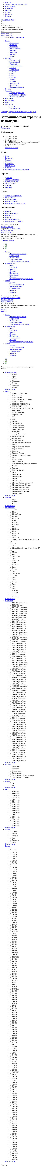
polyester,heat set (18, 436)
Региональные (14, 108)
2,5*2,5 (14, 1038)
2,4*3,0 (14, 1046)
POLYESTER (17, 395)
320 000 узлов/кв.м (19, 671)
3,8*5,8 (14, 1149)
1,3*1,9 (14, 944)
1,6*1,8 (14, 965)
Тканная (15, 502)
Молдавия (15, 381)
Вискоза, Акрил (18, 453)
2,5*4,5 (14, 1095)
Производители (15, 48)
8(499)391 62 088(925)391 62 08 (6, 34)
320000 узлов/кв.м (18, 673)
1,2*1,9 (14, 938)
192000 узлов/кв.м (18, 630)
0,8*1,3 (14, 891)
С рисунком (13, 85)
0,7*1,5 (14, 893)
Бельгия (15, 374)
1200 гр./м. (16, 793)
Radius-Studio (15, 229)
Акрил (14, 444)
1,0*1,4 (14, 908)
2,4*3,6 (14, 1068)
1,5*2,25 (15, 980)
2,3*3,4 (14, 1053)
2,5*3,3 (14, 1061)
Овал (14, 842)
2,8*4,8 (14, 1117)
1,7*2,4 (14, 1006)
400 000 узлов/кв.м (19, 688)
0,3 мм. (14, 510)
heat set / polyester (18, 425)
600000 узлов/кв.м (18, 731)
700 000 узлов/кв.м (19, 739)
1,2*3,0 (14, 987)
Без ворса (15, 597)
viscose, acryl (16, 438)
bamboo (15, 421)
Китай (14, 379)
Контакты (8, 14)
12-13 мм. (15, 529)
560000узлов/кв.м (18, 720)
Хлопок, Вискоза (18, 470)
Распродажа (9, 100)
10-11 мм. (15, 516)
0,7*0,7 (14, 865)
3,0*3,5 (14, 1091)
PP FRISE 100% (17, 402)
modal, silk (15, 432)
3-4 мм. (14, 544)
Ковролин (8, 58)
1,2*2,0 (14, 940)
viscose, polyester (18, 440)
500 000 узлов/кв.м (19, 703)
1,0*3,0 (14, 974)
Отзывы (8, 16)
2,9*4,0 (14, 1102)
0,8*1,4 (14, 895)
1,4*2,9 (14, 1004)
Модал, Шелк (17, 459)
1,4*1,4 (14, 921)
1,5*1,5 (14, 936)
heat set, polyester (18, 427)
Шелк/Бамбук (17, 476)
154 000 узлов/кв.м (19, 626)
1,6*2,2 (14, 985)
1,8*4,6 (14, 1063)
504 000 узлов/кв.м (19, 707)
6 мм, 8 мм (16, 573)
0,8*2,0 (14, 914)
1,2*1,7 (14, 927)
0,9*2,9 (14, 955)
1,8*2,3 (14, 1010)
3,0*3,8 (14, 1100)
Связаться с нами (11, 148)
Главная (8, 3)
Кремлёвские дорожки (17, 95)
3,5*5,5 (14, 1140)
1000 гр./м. (16, 791)
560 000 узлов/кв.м (19, 716)
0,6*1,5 (14, 882)
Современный (17, 773)
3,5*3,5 (14, 1113)
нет (13, 785)
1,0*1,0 (14, 889)
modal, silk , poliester (19, 434)
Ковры (7, 41)
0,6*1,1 (14, 874)
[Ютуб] (6, 246)
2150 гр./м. (16, 798)
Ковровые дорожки (16, 93)
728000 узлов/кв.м (18, 744)
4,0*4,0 (14, 1130)
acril (13, 417)
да (13, 783)
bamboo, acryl (17, 423)
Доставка (8, 10)
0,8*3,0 (14, 942)
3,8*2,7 (14, 1087)
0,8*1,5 (14, 899)
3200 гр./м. (16, 810)
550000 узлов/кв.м (18, 714)
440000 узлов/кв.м (18, 694)
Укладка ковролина (12, 180)
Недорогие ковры (11, 213)
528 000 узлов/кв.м (19, 712)
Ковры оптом (10, 197)
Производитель (10, 372)
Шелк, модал (17, 474)
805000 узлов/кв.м (18, 750)
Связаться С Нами (7, 240)
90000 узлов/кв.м (18, 754)
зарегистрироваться (16, 37)
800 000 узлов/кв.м (19, 748)
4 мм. (14, 558)
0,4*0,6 (14, 854)
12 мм (14, 527)
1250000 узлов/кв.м (19, 618)
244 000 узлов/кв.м (19, 650)
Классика (15, 769)
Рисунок (8, 764)
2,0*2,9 (14, 1029)
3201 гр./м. (16, 813)
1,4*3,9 (14, 1025)
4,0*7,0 (14, 1157)
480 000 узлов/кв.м (19, 701)
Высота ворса (10, 508)
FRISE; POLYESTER (19, 393)
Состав (7, 391)
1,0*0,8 (14, 880)
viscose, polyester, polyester (21, 442)
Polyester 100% (17, 415)
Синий (12, 75)
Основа (8, 497)
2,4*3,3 (14, 1055)
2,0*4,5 (14, 1074)
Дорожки (8, 91)
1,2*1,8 (14, 929)
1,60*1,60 (15, 953)
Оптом (7, 252)
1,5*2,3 (14, 982)
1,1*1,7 (14, 918)
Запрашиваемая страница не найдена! (22, 112)
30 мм (14, 546)
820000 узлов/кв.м (18, 752)
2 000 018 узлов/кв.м (19, 635)
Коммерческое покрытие (14, 221)
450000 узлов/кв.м (18, 699)
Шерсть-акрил (17, 493)
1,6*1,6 (14, 950)
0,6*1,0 (14, 867)
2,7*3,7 (14, 1081)
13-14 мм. (15, 533)
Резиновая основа (16, 66)
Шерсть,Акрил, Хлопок (21, 491)
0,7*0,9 (14, 869)
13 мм (14, 531)
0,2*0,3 (14, 850)
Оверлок (8, 185)
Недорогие (9, 98)
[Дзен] (6, 244)
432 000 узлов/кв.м (19, 692)
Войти (3, 37)
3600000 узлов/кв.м (19, 677)
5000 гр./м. (16, 825)
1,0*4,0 (14, 999)
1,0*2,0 (14, 925)
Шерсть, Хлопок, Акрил (21, 487)
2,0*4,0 (14, 1057)
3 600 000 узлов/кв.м (19, 665)
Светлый (12, 77)
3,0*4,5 (14, 1119)
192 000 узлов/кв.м (19, 628)
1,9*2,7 (14, 1021)
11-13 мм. (15, 525)
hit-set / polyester (18, 429)
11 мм (14, 520)
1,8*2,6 (14, 1014)
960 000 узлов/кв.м (19, 761)
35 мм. (14, 552)
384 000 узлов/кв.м (19, 684)
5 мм (14, 567)
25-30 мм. (15, 537)
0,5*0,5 (14, 857)
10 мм (14, 512)
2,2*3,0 (14, 1042)
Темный (12, 79)
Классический (17, 771)
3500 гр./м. (16, 817)
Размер (7, 846)
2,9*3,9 (14, 1098)
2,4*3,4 (14, 1059)
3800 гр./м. (16, 821)
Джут (14, 457)
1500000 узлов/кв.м (19, 622)
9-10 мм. (15, 590)
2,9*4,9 (14, 1123)
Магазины (9, 104)
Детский (12, 81)
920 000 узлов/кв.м (19, 756)
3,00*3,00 (15, 1072)
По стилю (13, 45)
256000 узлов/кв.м (18, 654)
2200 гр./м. (16, 800)
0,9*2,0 (14, 916)
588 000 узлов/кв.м (19, 726)
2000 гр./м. (16, 796)
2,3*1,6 (14, 993)
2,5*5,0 (14, 1115)
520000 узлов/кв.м (18, 709)
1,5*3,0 (14, 1012)
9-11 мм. (15, 592)
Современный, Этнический (22, 777)
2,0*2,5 (14, 1019)
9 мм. (14, 588)
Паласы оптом (10, 199)
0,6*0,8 (14, 863)
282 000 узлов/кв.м (19, 660)
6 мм (14, 571)
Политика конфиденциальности (17, 169)
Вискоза (15, 451)
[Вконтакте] (6, 248)
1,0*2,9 (14, 968)
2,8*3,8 (14, 1093)
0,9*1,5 (14, 906)
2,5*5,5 (14, 1121)
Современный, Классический (23, 775)
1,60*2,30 (15, 989)
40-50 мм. (15, 560)
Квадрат (15, 836)
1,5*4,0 (14, 1036)
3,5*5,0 (14, 1134)
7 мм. (14, 580)
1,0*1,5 (14, 912)
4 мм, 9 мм (16, 556)
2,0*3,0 (14, 1034)
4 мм (14, 554)
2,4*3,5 (14, 1066)
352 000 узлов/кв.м (19, 675)
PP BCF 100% (17, 397)
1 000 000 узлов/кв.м (19, 603)
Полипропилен (17, 461)
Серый (11, 73)
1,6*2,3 (14, 991)
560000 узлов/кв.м (18, 718)
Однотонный (14, 83)
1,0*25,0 (15, 1153)
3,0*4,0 (14, 1110)
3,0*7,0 (14, 1147)
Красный (12, 72)
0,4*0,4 (14, 852)
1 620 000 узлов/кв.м (19, 613)
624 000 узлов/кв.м (19, 733)
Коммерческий (14, 60)
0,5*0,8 (14, 861)
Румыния (15, 385)
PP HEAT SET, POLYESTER (22, 408)
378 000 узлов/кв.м (19, 680)
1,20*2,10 (15, 948)
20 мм (14, 535)
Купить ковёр (10, 166)
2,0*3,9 (14, 1051)
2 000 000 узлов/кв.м (19, 633)
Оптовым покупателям (13, 196)
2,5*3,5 (14, 1070)
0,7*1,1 (14, 878)
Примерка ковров (11, 182)
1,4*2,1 (14, 970)
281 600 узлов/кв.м (19, 658)
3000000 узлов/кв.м (19, 667)
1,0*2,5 (14, 946)
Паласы (8, 89)
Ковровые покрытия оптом (15, 203)
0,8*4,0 (14, 978)
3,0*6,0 (14, 1136)
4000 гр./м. (16, 823)
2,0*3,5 (14, 1044)
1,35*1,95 (15, 957)
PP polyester (16, 410)
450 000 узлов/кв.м (19, 697)
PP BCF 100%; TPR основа (22, 400)
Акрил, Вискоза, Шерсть (21, 447)
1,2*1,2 (14, 910)
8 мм (14, 584)
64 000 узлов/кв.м (18, 735)
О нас (7, 156)
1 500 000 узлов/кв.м (19, 609)
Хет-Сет (15, 466)
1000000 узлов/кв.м (19, 616)
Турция (14, 387)
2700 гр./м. (16, 806)
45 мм (14, 563)
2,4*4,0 (14, 1078)
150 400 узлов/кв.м (19, 620)
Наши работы (10, 6)
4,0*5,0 (14, 1142)
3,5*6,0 (14, 1145)
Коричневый (14, 70)
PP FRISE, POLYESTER (21, 404)
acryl (13, 419)
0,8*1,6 (14, 904)
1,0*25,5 (15, 1155)
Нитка (14, 834)
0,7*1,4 (14, 886)
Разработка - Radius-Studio (10, 298)
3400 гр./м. (16, 815)
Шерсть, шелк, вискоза (20, 489)
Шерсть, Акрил (17, 481)
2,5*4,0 (14, 1085)
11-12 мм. (15, 523)
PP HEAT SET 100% (19, 406)
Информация (10, 263)
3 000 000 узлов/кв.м (19, 662)
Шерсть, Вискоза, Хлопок (21, 485)
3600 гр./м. (16, 819)
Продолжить (5, 128)
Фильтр (3, 311)
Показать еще (10, 389)
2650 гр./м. (16, 804)
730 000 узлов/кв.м (19, 746)
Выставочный (14, 62)
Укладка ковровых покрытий (16, 4)
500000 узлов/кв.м (18, 705)
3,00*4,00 (15, 1106)
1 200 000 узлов (17, 605)
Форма (7, 829)
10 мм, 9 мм (16, 514)
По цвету (12, 54)
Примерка (9, 8)
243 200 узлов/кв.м (19, 648)
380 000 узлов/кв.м (19, 682)
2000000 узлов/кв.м (19, 641)
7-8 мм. (14, 582)
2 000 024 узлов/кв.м (19, 637)
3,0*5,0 (14, 1127)
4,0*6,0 (14, 1151)
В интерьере (14, 43)
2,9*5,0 (14, 1125)
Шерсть (15, 479)
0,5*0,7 (14, 859)
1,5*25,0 (15, 1159)
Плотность (9, 601)
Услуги (7, 281)
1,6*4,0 (14, 1040)
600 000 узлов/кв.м (19, 729)
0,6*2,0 (14, 897)
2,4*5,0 (14, 1108)
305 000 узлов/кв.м (19, 669)
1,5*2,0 (14, 976)
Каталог (8, 211)
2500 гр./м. (16, 802)
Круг (14, 838)
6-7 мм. (14, 575)
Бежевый (12, 68)
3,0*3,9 (14, 1104)
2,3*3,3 (14, 1049)
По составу (13, 47)
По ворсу (12, 50)
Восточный (16, 767)
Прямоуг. (15, 840)
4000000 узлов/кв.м (19, 690)
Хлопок (15, 468)
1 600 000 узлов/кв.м (19, 611)
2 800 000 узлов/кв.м (19, 639)
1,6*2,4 (14, 995)
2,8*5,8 (14, 1132)
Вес (6, 789)
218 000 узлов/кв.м (19, 645)
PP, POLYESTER (18, 412)
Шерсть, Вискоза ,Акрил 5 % (22, 483)
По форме (13, 52)
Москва (12, 106)
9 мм (14, 586)
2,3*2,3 (14, 1023)
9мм (13, 595)
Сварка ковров (10, 183)
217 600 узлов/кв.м (19, 643)
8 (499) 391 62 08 (7, 227)
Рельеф (7, 781)
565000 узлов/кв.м (18, 722)
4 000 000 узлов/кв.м (19, 686)
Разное (11, 56)
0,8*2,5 (14, 923)
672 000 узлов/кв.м (19, 737)
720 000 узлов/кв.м (19, 741)
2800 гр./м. (16, 808)
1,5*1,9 (14, 963)
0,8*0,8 (14, 872)
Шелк (14, 472)
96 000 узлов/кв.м (18, 758)
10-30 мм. (15, 518)
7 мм (14, 578)
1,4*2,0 (14, 961)
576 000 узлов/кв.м (19, 724)
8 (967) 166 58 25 (7, 232)
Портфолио (9, 164)
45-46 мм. (15, 565)
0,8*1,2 (14, 884)
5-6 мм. (14, 569)
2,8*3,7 (14, 1089)
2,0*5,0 (14, 1083)
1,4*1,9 (14, 959)
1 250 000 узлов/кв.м (19, 607)
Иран (14, 377)
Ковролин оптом (11, 201)
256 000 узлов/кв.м (19, 652)
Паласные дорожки (16, 96)
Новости (8, 102)
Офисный (13, 64)
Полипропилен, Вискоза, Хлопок (24, 464)
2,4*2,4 (14, 1027)
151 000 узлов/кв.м (19, 624)
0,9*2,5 (14, 933)
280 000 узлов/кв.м (19, 656)
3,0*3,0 (14, 1076)
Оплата (8, 12)
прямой (15, 831)
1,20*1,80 (15, 931)
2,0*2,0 (14, 997)
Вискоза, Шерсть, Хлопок (21, 455)
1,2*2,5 (14, 972)
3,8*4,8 (14, 1138)
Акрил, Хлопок (17, 449)
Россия (14, 383)
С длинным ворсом (16, 87)
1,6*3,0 (14, 1017)
